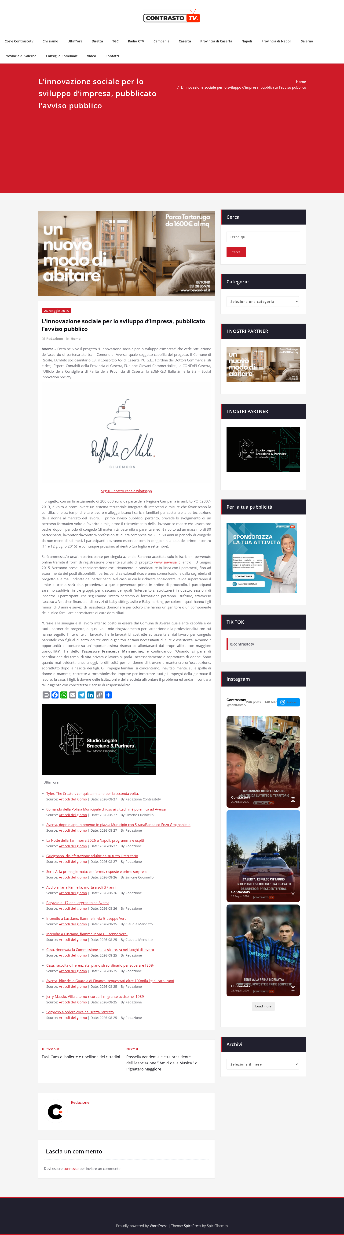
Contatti (112, 56)
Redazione (54, 338)
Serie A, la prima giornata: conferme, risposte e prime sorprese (96, 871)
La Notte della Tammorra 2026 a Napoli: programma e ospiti (95, 840)
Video (91, 56)
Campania (161, 41)
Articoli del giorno (73, 799)
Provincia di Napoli (276, 41)
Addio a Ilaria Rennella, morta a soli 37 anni (81, 887)
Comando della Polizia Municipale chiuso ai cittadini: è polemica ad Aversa (106, 809)
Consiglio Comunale (62, 56)
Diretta (97, 41)
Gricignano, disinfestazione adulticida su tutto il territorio (92, 855)
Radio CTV (136, 41)
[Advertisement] (172, 146)
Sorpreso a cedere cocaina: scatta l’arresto (80, 1012)
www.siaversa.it (168, 562)
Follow (291, 702)
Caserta (185, 41)
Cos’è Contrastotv (19, 41)
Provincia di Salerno (21, 56)
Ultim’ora (75, 41)
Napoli (247, 41)
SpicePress (192, 1225)
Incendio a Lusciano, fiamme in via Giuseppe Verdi (87, 918)
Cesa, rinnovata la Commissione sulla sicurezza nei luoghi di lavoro (100, 949)
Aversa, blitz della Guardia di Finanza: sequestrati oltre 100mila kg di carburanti (110, 980)
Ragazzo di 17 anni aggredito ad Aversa (77, 902)
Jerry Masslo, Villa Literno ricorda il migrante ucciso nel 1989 (95, 996)
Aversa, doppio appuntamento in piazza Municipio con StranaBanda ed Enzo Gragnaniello (118, 824)
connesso (71, 1168)
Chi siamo (50, 41)
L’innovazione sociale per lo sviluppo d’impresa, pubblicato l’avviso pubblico (243, 87)
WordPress (158, 1225)
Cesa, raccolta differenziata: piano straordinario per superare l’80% (100, 965)
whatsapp (144, 490)
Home (301, 81)
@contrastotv (242, 644)
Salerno (307, 41)
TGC (115, 41)
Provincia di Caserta (216, 41)
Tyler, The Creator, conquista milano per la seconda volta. (92, 793)
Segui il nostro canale (118, 490)
